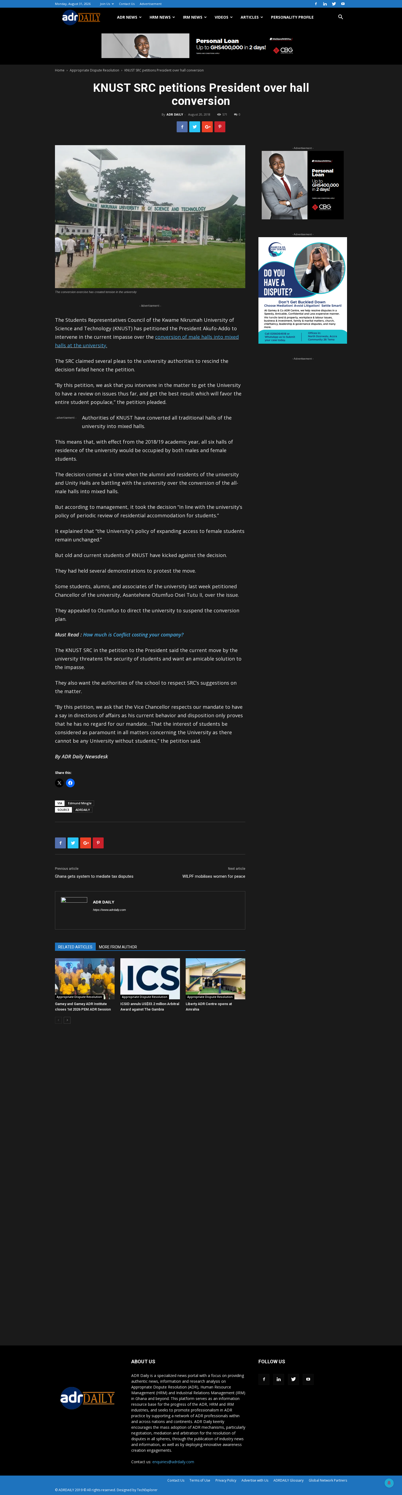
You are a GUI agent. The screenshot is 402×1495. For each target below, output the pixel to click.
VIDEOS (221, 17)
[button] (340, 17)
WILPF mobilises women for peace (213, 876)
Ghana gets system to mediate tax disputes (94, 876)
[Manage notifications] (389, 1483)
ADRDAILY (82, 810)
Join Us (105, 4)
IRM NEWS (192, 17)
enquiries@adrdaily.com (173, 1461)
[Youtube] (343, 4)
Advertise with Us (254, 1480)
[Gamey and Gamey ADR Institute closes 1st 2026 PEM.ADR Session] (85, 978)
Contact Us (127, 4)
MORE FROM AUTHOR (118, 947)
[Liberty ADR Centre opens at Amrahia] (215, 978)
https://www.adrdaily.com (109, 909)
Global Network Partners (328, 1480)
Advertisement (151, 4)
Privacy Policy (225, 1480)
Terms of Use (200, 1480)
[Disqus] (150, 1111)
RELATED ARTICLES (75, 947)
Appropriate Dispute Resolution (94, 70)
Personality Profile (292, 17)
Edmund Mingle (80, 803)
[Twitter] (334, 4)
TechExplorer (147, 1490)
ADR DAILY (175, 114)
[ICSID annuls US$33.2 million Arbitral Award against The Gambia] (150, 978)
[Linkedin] (325, 4)
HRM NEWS (160, 17)
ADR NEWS (127, 17)
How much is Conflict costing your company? (133, 634)
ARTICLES (250, 17)
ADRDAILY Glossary (288, 1480)
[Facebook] (316, 4)
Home (60, 70)
